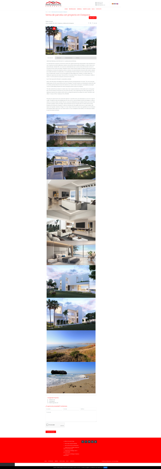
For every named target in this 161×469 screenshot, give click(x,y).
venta (51, 21)
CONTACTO (98, 9)
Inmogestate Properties (53, 397)
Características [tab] (68, 57)
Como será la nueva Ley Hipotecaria (71, 445)
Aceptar (105, 467)
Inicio (46, 11)
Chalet (49, 11)
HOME (66, 9)
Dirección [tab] (59, 57)
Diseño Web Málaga (115, 461)
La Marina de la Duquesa (68, 23)
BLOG (93, 9)
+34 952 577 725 (52, 399)
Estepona (60, 23)
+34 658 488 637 (52, 401)
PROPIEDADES (72, 9)
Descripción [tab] (50, 57)
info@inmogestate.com (53, 402)
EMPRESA (79, 9)
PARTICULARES (86, 9)
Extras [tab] (77, 57)
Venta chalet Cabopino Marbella (71, 443)
